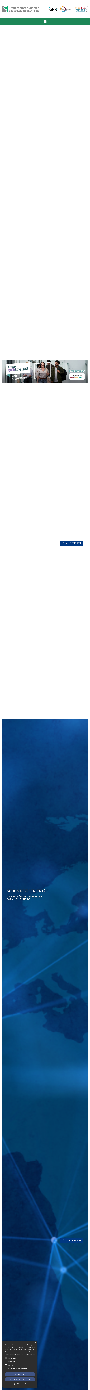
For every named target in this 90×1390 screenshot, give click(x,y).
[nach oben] (86, 1387)
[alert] (20, 1364)
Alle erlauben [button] (20, 1374)
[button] (5, 1369)
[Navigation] (45, 21)
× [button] (35, 1343)
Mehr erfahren (73, 543)
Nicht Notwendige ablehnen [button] (20, 1379)
